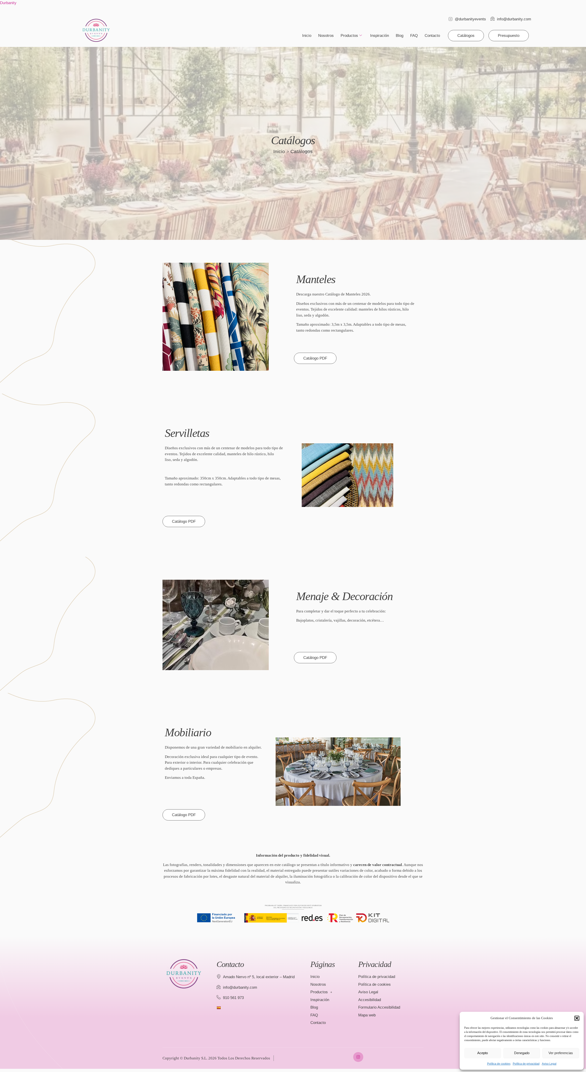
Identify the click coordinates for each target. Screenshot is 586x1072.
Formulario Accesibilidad (379, 1007)
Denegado (521, 1053)
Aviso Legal (549, 1063)
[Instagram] (358, 1057)
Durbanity (8, 3)
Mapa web (367, 1015)
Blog (399, 35)
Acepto (482, 1053)
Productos (349, 35)
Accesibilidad (369, 1000)
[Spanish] (219, 1008)
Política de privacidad (526, 1063)
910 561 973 (233, 998)
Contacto (432, 35)
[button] (577, 1018)
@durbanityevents (470, 19)
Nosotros (326, 35)
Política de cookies (498, 1063)
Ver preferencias (560, 1053)
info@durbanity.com (514, 19)
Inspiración (379, 35)
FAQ (414, 35)
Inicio (306, 35)
